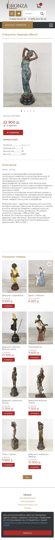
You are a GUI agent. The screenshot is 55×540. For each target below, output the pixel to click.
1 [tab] (21, 111)
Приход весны (35, 347)
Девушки (25, 145)
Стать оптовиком (28, 511)
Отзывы (27, 508)
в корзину (13, 132)
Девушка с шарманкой (12, 295)
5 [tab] (33, 111)
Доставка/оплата (27, 498)
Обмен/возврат (27, 501)
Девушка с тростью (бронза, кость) (11, 348)
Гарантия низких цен (27, 505)
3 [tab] (27, 111)
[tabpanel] (27, 75)
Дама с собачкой (36, 295)
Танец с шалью (9, 454)
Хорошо (27, 533)
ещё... (27, 477)
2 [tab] (24, 111)
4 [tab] (30, 111)
